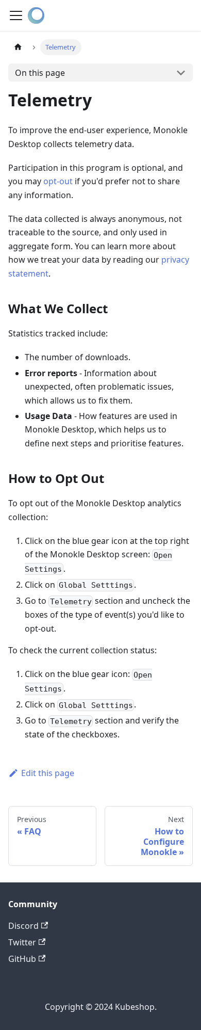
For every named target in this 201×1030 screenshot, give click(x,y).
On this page (40, 72)
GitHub (22, 958)
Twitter (22, 942)
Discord (23, 925)
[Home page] (18, 47)
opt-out (58, 181)
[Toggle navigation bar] (16, 15)
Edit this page (47, 773)
